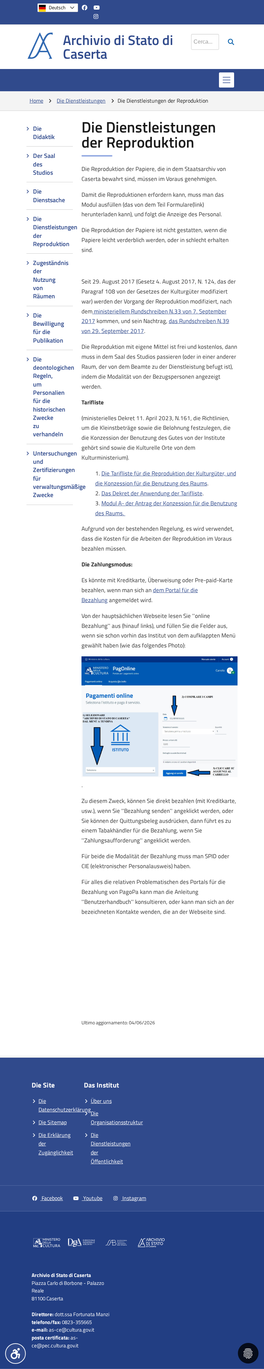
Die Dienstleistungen (81, 100)
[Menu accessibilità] (15, 1353)
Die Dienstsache (49, 195)
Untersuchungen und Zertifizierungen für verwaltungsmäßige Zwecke (53, 474)
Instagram (133, 1198)
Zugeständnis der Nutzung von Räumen (50, 279)
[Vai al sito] (46, 1244)
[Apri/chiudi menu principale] (226, 80)
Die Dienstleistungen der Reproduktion (53, 231)
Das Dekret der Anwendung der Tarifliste (151, 493)
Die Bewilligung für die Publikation (48, 328)
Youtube (92, 1198)
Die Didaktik (44, 132)
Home (36, 100)
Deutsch (57, 7)
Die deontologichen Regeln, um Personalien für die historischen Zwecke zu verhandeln (53, 397)
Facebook (51, 1198)
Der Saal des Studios (44, 164)
